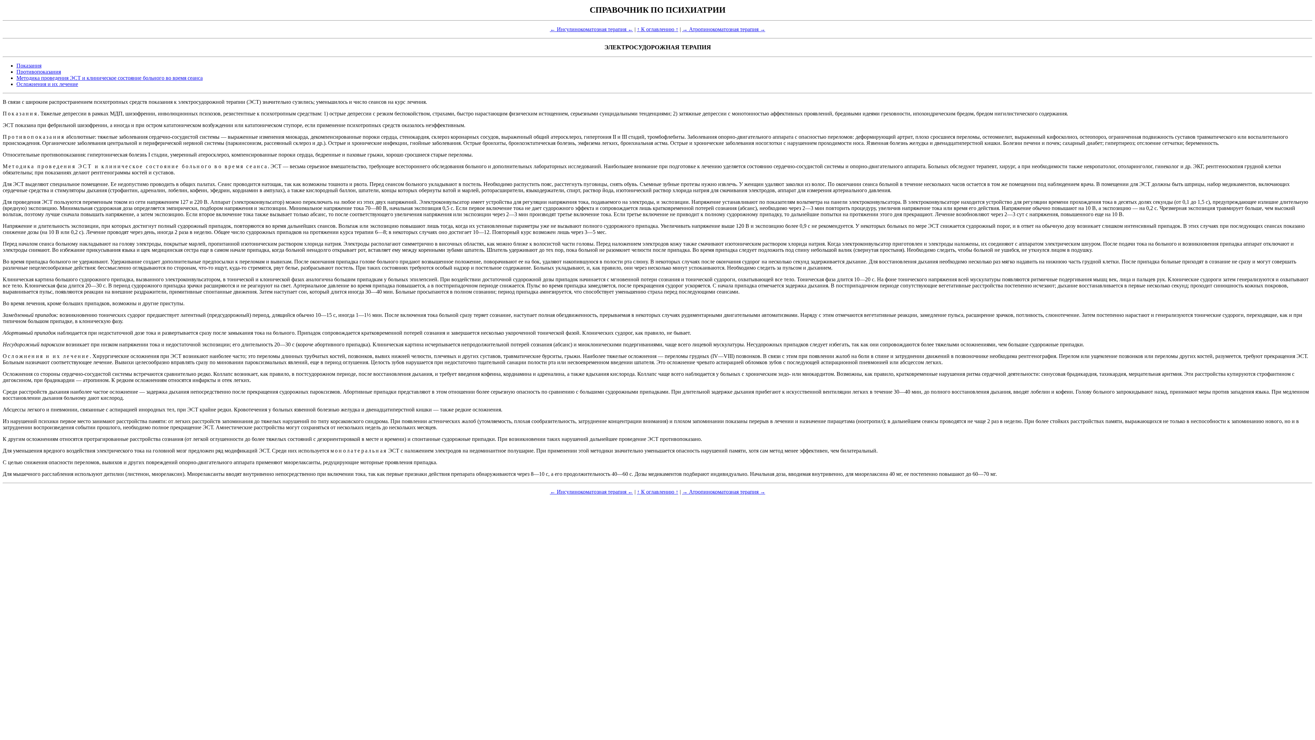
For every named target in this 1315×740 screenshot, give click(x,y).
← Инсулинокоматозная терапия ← (591, 29)
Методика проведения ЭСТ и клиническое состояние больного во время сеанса (109, 78)
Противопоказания (38, 72)
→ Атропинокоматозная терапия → (723, 29)
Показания (28, 66)
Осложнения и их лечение (47, 84)
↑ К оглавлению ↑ (657, 29)
